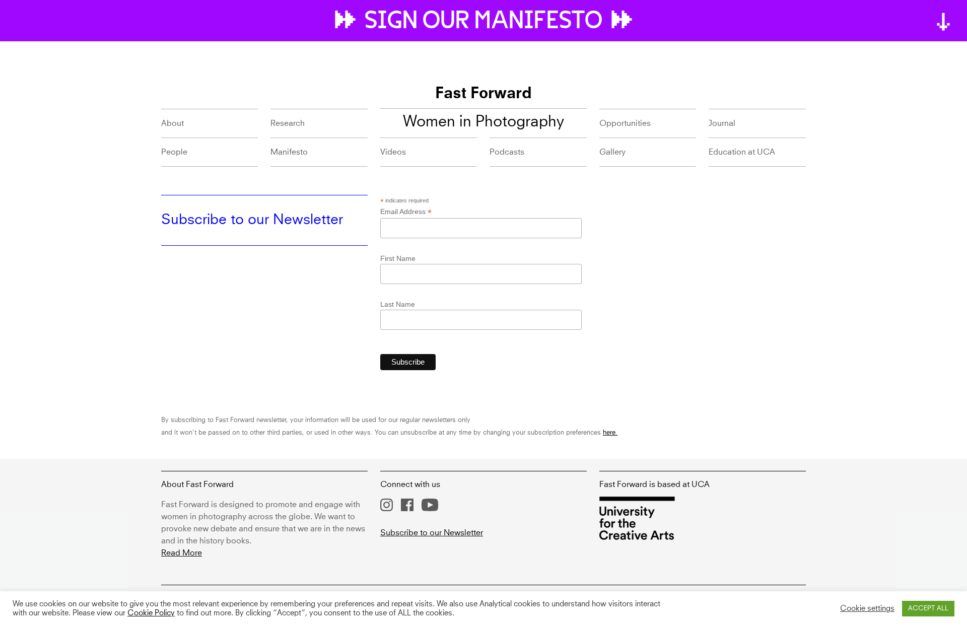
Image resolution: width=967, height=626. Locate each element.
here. (610, 433)
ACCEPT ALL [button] (928, 608)
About (172, 123)
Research (287, 123)
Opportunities (625, 123)
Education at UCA (742, 152)
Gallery (612, 152)
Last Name (397, 304)
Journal (722, 123)
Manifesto (289, 152)
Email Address (406, 212)
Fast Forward (483, 94)
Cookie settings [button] (867, 608)
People (174, 152)
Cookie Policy (151, 613)
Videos (393, 152)
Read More (181, 553)
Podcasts (507, 152)
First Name (398, 258)
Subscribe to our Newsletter (431, 533)
